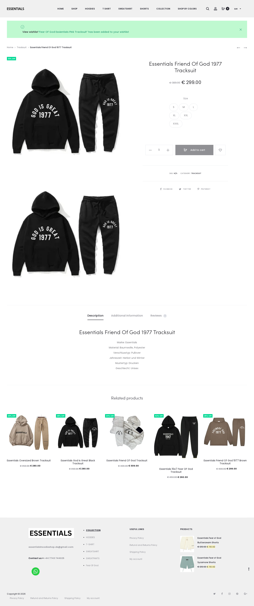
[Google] (245, 594)
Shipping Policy (138, 551)
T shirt (106, 8)
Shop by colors (187, 8)
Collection (163, 8)
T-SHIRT (90, 544)
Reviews (157, 316)
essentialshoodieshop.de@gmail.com (51, 546)
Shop (74, 8)
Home (60, 8)
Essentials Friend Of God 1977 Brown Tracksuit (225, 462)
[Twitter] (214, 594)
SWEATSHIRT (92, 551)
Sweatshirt (125, 8)
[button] (174, 107)
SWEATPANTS (93, 558)
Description (95, 316)
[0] (223, 8)
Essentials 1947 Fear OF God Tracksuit (176, 470)
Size (185, 98)
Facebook (168, 189)
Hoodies (90, 8)
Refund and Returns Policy (143, 545)
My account (136, 559)
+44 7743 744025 (54, 558)
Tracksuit (22, 47)
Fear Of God (92, 565)
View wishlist (30, 32)
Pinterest (205, 189)
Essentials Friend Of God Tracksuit (127, 460)
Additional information (127, 316)
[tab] (95, 315)
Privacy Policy (137, 538)
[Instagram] (229, 594)
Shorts (144, 8)
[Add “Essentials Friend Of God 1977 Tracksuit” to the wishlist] (220, 150)
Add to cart (197, 150)
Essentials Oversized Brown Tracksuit (29, 460)
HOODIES (90, 537)
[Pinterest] (237, 594)
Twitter (187, 189)
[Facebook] (222, 594)
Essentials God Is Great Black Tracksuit (78, 462)
